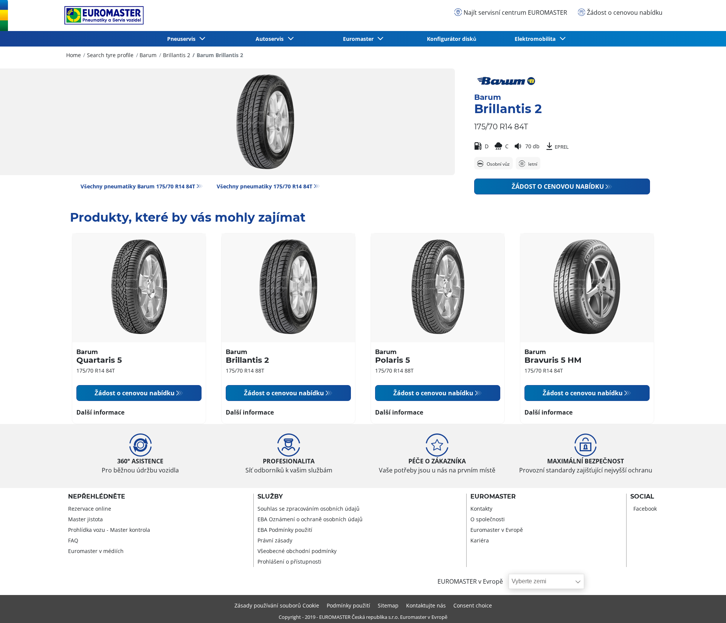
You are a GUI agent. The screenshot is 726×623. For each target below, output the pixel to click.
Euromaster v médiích (96, 551)
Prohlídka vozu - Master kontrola (109, 529)
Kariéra (479, 540)
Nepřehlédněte (96, 497)
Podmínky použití (348, 605)
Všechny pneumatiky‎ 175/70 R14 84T (264, 186)
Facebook (645, 508)
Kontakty (481, 508)
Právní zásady (275, 540)
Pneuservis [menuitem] (183, 38)
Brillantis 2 (176, 55)
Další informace (100, 412)
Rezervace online (89, 508)
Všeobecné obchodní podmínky (297, 551)
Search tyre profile (110, 55)
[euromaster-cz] (102, 15)
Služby (270, 497)
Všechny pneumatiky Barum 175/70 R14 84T (138, 186)
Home (73, 55)
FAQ (73, 540)
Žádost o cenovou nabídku (558, 186)
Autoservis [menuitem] (271, 38)
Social (642, 497)
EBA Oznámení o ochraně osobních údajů (310, 519)
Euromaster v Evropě (496, 529)
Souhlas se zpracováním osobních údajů (309, 508)
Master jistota (85, 519)
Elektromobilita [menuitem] (536, 38)
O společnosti (487, 519)
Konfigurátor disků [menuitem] (451, 38)
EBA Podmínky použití (285, 529)
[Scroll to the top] (706, 606)
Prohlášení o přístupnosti (289, 561)
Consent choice (472, 605)
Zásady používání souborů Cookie (276, 605)
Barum (148, 55)
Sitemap (388, 605)
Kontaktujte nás (426, 605)
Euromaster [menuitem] (360, 38)
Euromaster (493, 497)
